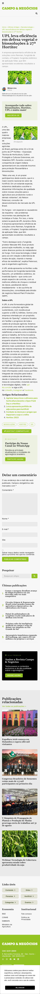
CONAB (5, 917)
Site (3, 540)
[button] (3, 3)
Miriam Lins (12, 88)
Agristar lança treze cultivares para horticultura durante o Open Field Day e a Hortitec (21, 401)
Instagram (17, 390)
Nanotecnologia (27, 27)
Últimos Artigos (13, 27)
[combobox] (16, 576)
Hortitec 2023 (12, 417)
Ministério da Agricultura (7, 926)
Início (4, 27)
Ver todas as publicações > (14, 706)
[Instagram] (6, 959)
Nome (5, 519)
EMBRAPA (6, 921)
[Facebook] (10, 959)
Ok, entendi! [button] (20, 987)
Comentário (8, 490)
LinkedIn (8, 390)
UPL (32, 424)
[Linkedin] (18, 959)
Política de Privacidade (25, 918)
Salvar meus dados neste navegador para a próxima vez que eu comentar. (18, 553)
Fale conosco (26, 914)
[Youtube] (14, 959)
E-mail (5, 529)
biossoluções (9, 424)
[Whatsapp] (3, 959)
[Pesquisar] (34, 576)
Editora (9, 90)
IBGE (4, 914)
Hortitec (22, 424)
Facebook (28, 390)
